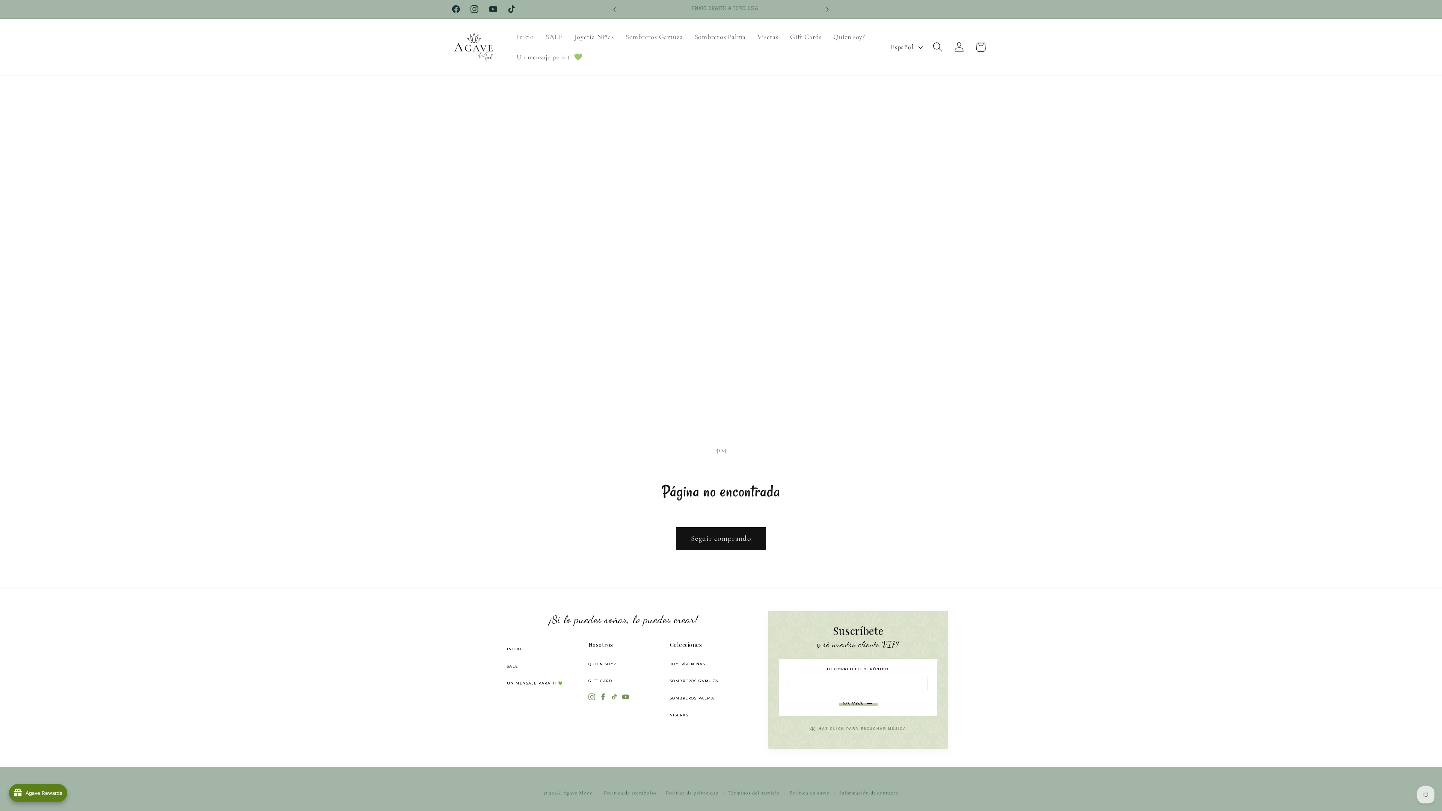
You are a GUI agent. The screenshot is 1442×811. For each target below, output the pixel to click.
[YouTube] (625, 697)
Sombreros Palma (692, 698)
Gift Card (600, 681)
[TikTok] (614, 697)
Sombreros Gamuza (694, 681)
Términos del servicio (754, 793)
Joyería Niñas (688, 664)
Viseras (679, 715)
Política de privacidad (692, 793)
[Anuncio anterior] (614, 9)
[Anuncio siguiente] (827, 9)
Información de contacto (869, 793)
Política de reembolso (630, 793)
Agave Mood (578, 793)
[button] (938, 47)
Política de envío (809, 793)
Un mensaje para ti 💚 (535, 683)
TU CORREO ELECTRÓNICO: (858, 669)
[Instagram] (591, 697)
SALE (512, 666)
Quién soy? (602, 664)
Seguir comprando (721, 538)
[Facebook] (603, 697)
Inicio (514, 649)
